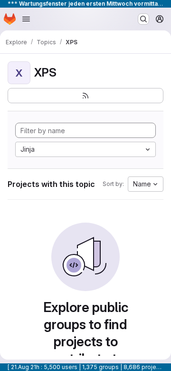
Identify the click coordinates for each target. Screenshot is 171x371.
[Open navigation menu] (26, 19)
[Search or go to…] (143, 19)
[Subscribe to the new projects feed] (85, 95)
